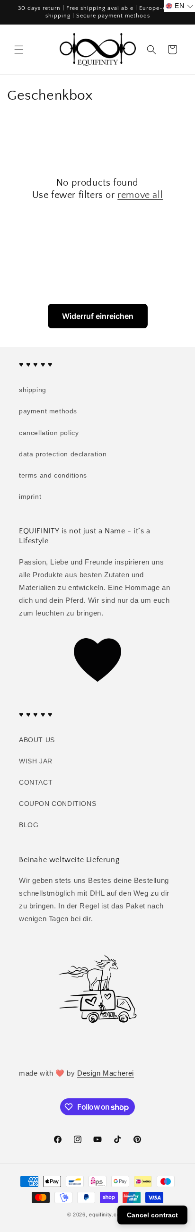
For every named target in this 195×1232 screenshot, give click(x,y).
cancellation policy (49, 432)
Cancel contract (152, 1215)
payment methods (48, 411)
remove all (140, 195)
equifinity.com (106, 1214)
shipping (32, 390)
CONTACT (36, 782)
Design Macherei (105, 1073)
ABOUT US (37, 740)
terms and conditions (53, 475)
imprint (30, 496)
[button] (19, 49)
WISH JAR (36, 761)
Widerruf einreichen (97, 316)
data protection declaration (62, 454)
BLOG (28, 825)
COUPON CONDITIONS (57, 803)
